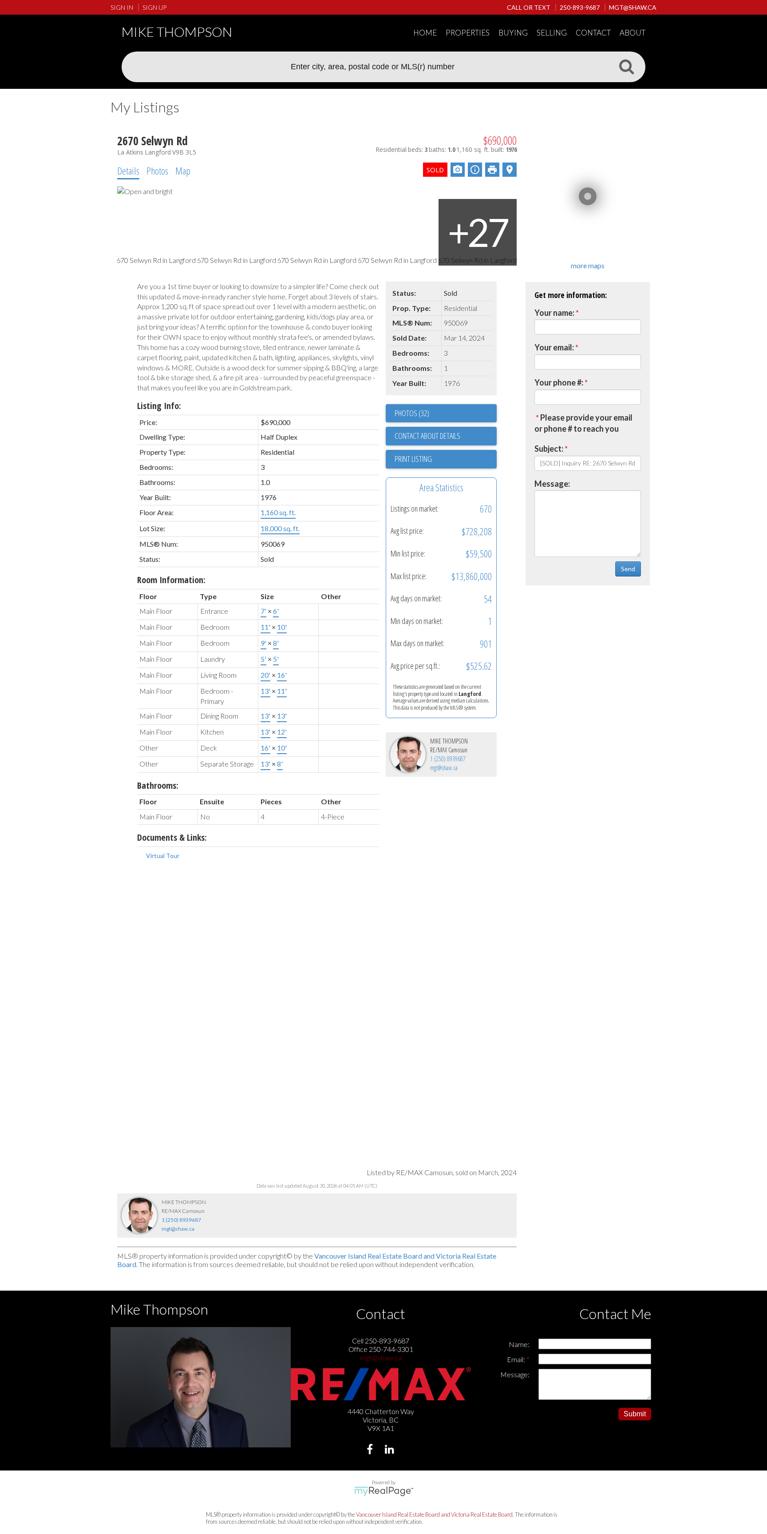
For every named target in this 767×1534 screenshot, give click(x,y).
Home (425, 32)
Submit (635, 1414)
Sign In (122, 7)
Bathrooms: (157, 785)
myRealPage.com (384, 1491)
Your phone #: (558, 382)
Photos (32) (412, 413)
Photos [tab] (157, 170)
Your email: (554, 347)
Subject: (548, 448)
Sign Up (154, 7)
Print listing (413, 458)
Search (626, 66)
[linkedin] (391, 1450)
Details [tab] (128, 170)
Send (628, 568)
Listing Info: (159, 406)
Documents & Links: (172, 837)
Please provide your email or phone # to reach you (583, 423)
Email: (516, 1359)
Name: (519, 1344)
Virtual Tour (162, 855)
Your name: (554, 313)
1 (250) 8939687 (448, 759)
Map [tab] (182, 170)
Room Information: (171, 580)
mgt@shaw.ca (444, 767)
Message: (552, 484)
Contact (593, 32)
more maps (588, 265)
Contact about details (427, 435)
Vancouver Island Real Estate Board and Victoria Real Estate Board (434, 1514)
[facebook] (371, 1450)
